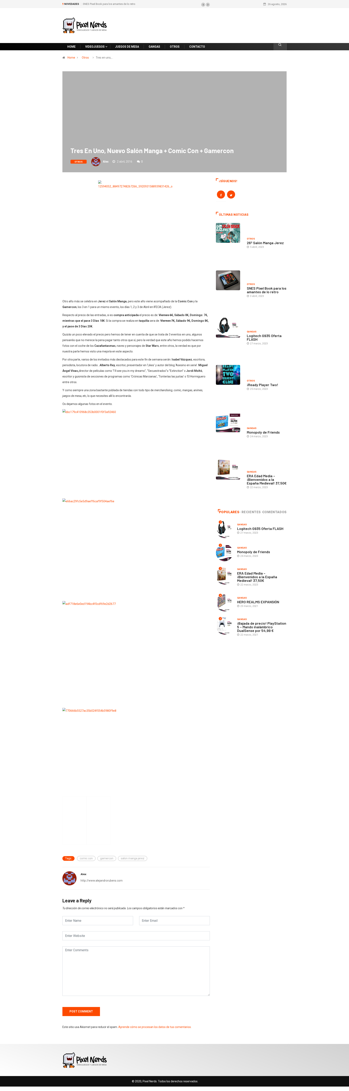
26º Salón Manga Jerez (265, 243)
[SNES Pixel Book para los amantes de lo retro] (229, 291)
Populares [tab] (229, 512)
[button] (203, 5)
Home (71, 57)
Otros (85, 57)
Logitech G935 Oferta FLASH (264, 337)
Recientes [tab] (251, 512)
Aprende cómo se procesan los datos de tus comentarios (154, 1027)
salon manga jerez (132, 858)
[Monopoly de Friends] (229, 433)
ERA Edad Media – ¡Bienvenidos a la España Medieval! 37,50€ (267, 479)
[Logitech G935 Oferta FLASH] (229, 338)
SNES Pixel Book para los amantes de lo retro (109, 3)
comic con (86, 858)
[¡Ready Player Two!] (229, 385)
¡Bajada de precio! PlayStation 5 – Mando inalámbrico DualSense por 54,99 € (261, 627)
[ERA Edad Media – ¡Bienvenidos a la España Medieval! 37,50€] (229, 480)
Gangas (252, 331)
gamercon (106, 858)
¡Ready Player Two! (262, 385)
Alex (105, 161)
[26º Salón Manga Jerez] (229, 243)
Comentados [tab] (274, 512)
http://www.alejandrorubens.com (102, 880)
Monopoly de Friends (263, 432)
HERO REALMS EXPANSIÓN (258, 602)
